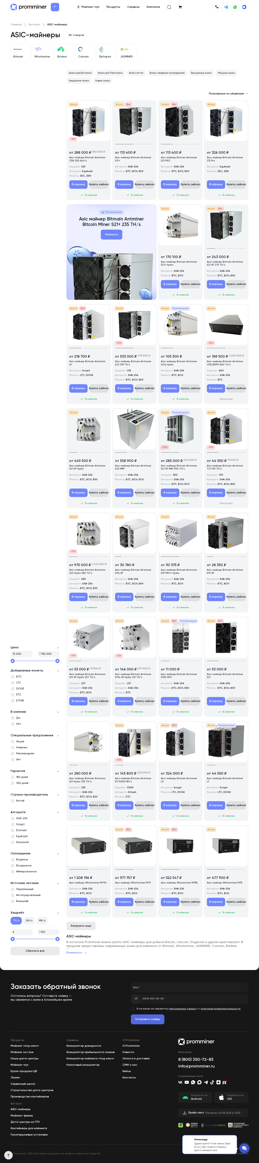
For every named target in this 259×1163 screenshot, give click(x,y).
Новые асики (102, 81)
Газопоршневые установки (29, 1134)
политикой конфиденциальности (221, 1009)
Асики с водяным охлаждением (167, 73)
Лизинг (15, 1077)
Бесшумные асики (201, 73)
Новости (128, 1052)
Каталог (34, 24)
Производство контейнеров (30, 1096)
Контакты (129, 1077)
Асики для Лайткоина (110, 73)
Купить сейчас (99, 184)
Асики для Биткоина (80, 73)
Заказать (111, 234)
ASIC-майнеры (20, 1109)
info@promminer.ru (196, 1066)
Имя (136, 987)
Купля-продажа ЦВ (24, 1071)
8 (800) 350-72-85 (195, 1059)
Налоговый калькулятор (83, 1065)
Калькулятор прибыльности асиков (90, 1052)
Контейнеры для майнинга (29, 1128)
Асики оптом (136, 73)
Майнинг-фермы (22, 1115)
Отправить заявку (147, 1019)
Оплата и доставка (136, 1058)
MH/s (42, 920)
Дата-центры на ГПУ (25, 1122)
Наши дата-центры (24, 1058)
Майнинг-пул (19, 1065)
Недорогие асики (79, 81)
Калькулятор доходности (83, 1046)
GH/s (29, 920)
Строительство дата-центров (32, 1090)
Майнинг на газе (22, 1052)
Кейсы (126, 1071)
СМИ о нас (129, 1065)
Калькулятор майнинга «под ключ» (90, 1058)
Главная (16, 24)
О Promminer (131, 1046)
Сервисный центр (23, 1084)
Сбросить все (35, 951)
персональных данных (182, 1009)
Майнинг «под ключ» (25, 1046)
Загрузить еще (81, 926)
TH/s (16, 920)
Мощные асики (226, 73)
